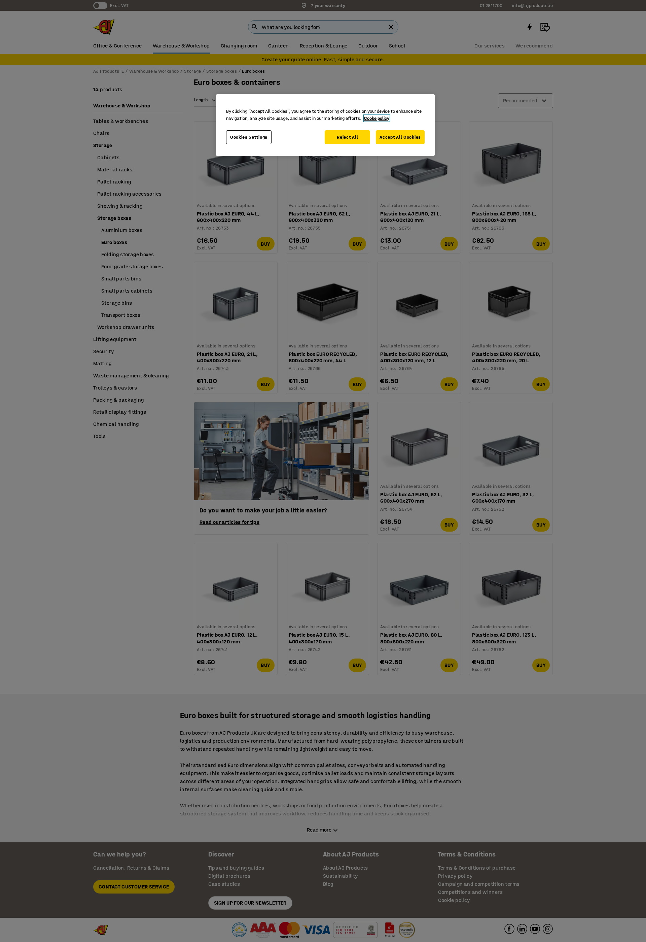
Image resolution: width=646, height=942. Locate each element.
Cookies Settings (248, 137)
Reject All (347, 137)
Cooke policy (376, 118)
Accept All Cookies (400, 137)
